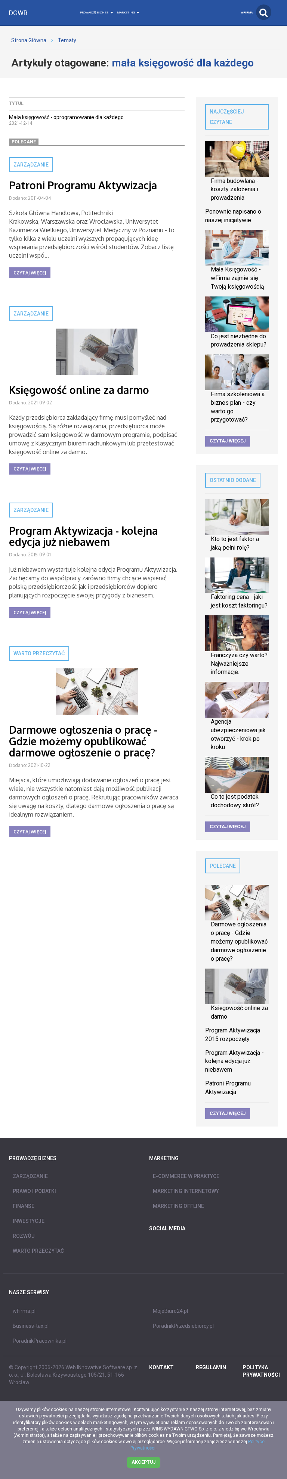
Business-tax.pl (31, 1326)
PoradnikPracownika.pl (40, 1341)
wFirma (247, 12)
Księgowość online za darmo (79, 390)
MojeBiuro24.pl (170, 1311)
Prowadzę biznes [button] (94, 12)
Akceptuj (143, 1462)
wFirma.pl (24, 1311)
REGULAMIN (211, 1367)
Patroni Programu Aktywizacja (83, 185)
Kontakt (161, 1367)
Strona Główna (28, 40)
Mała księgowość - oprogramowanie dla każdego (66, 117)
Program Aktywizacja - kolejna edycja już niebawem (83, 536)
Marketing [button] (126, 12)
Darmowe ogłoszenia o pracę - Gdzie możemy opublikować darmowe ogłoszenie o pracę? (83, 741)
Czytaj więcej (29, 273)
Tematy (67, 40)
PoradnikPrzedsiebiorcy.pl (183, 1326)
